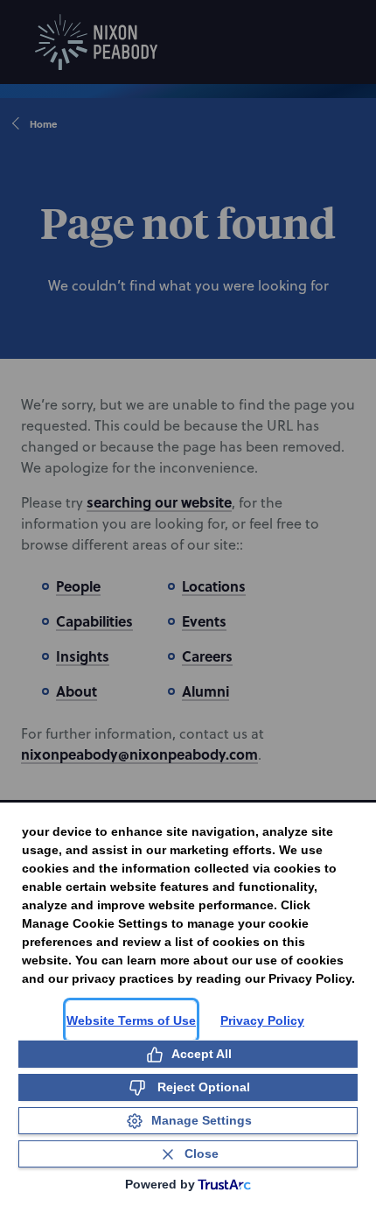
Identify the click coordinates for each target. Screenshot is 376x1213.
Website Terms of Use (131, 1020)
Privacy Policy (262, 1020)
